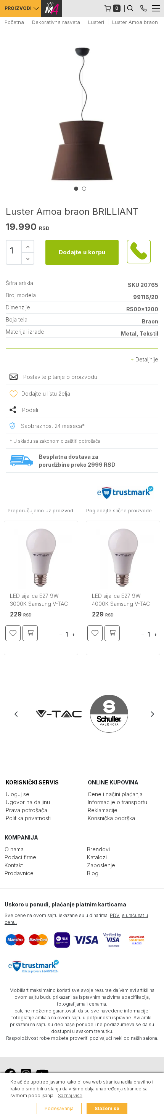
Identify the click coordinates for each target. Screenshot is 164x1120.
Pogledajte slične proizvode (119, 510)
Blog (92, 873)
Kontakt (14, 865)
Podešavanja (59, 1108)
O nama (14, 849)
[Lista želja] (13, 633)
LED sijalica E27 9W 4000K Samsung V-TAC (121, 599)
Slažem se (107, 1108)
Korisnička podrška (111, 818)
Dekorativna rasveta (56, 22)
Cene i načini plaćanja (115, 794)
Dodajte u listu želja (45, 393)
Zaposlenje (101, 865)
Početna (14, 22)
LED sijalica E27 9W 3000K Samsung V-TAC (39, 599)
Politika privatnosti (28, 818)
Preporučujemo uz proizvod (40, 510)
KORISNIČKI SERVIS (32, 782)
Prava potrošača (26, 810)
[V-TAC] (57, 714)
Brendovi (98, 849)
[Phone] (143, 7)
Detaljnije (146, 359)
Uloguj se (17, 794)
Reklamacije (102, 810)
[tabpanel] (82, 114)
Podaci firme (20, 857)
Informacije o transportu (117, 802)
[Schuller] (107, 714)
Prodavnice (19, 873)
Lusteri (96, 22)
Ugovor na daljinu (28, 802)
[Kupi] (30, 633)
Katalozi (97, 857)
